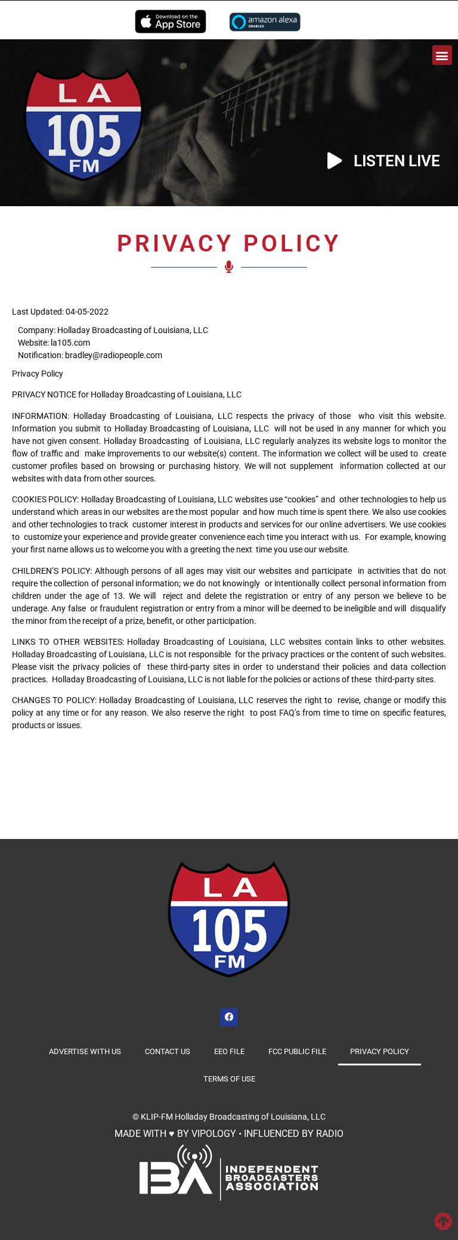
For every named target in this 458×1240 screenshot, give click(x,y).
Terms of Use (229, 1078)
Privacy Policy (379, 1051)
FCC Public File (297, 1051)
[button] (442, 55)
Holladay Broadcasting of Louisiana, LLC (250, 1116)
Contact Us (167, 1051)
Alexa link (265, 21)
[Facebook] (229, 1017)
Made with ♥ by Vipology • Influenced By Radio (229, 1133)
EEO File (229, 1051)
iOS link (170, 21)
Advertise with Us (85, 1051)
